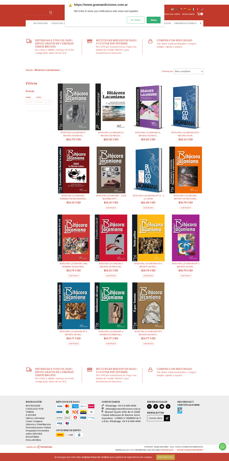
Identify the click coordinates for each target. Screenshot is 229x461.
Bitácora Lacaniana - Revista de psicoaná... (186, 197)
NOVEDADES (40, 23)
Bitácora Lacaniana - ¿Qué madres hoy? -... (111, 197)
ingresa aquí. (167, 450)
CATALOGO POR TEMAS (64, 23)
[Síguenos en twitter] (168, 406)
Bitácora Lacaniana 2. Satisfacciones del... (111, 333)
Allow (153, 20)
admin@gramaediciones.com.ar (123, 409)
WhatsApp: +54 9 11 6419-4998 (120, 405)
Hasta (38, 97)
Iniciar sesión (188, 14)
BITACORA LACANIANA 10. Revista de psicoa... (111, 134)
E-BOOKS (31, 415)
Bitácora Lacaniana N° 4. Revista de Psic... (74, 333)
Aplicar (49, 102)
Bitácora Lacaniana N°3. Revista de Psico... (148, 333)
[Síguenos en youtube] (162, 406)
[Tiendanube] (39, 448)
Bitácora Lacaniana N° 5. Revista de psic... (186, 265)
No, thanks (136, 20)
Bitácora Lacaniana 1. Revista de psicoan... (111, 265)
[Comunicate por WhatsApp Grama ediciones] (222, 446)
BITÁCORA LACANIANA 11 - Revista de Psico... (148, 134)
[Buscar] (51, 12)
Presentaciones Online (189, 23)
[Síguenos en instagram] (149, 406)
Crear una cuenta (172, 14)
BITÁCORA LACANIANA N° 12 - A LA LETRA (148, 197)
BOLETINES (32, 437)
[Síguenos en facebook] (155, 406)
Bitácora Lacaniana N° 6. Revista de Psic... (148, 265)
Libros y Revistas (35, 418)
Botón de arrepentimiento (190, 450)
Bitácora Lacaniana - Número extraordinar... (73, 197)
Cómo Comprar (34, 421)
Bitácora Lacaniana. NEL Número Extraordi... (74, 265)
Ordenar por (167, 71)
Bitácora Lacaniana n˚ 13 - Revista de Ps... (185, 134)
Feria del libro (33, 440)
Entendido (165, 457)
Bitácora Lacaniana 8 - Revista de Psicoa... (73, 134)
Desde (28, 97)
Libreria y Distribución (38, 424)
